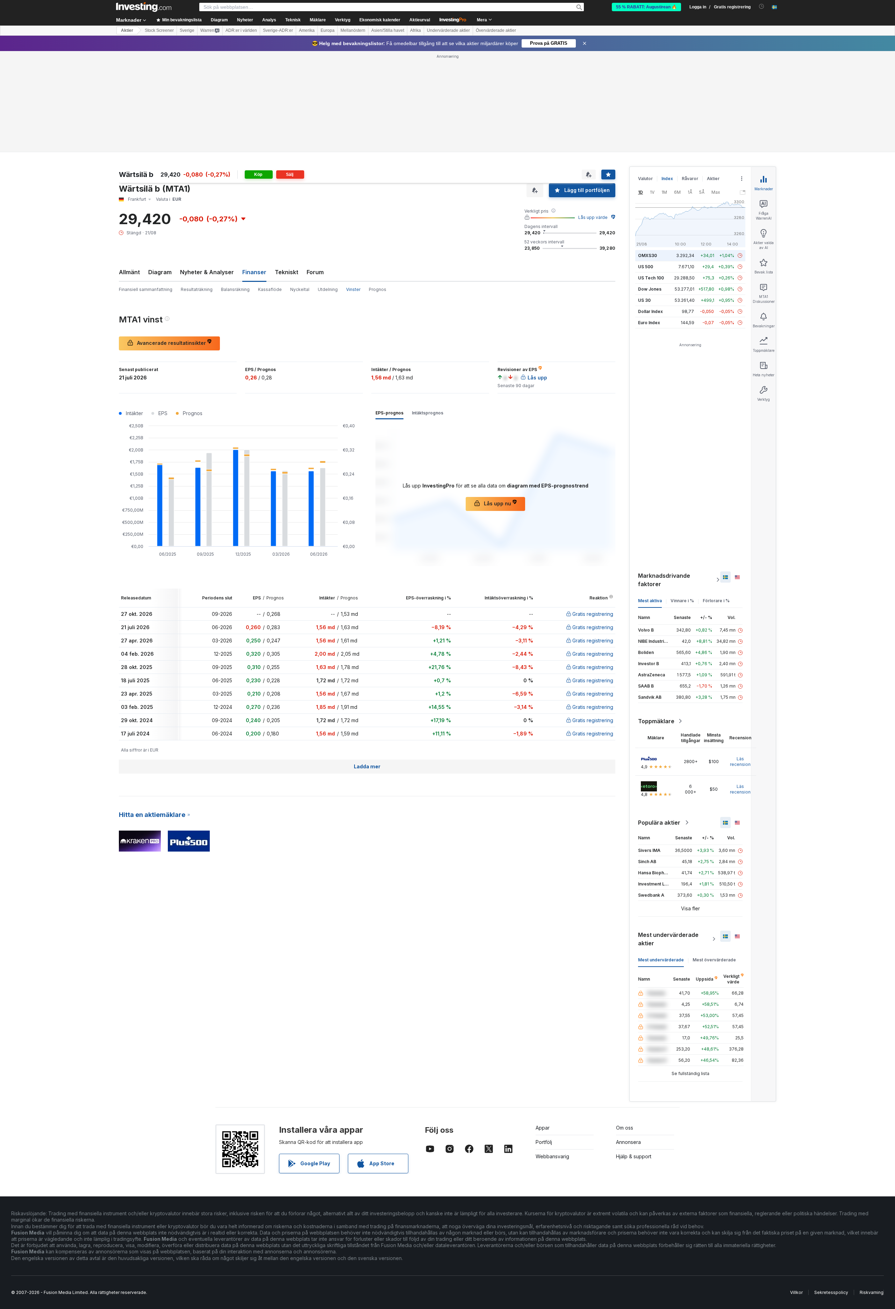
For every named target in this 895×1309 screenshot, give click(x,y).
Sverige (187, 30)
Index (667, 178)
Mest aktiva (650, 600)
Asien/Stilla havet (387, 30)
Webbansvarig (552, 1156)
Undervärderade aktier (448, 30)
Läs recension (740, 761)
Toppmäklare (656, 721)
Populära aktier (659, 822)
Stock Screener (159, 30)
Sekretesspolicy (831, 1292)
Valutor (645, 178)
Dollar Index (650, 311)
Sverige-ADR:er (278, 30)
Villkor (796, 1292)
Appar (543, 1128)
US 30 (644, 300)
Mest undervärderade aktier (668, 939)
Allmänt (129, 272)
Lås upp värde (593, 217)
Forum (315, 272)
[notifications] (762, 6)
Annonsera (628, 1142)
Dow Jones (649, 289)
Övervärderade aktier (496, 30)
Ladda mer (367, 766)
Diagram (160, 272)
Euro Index (649, 322)
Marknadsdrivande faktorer (664, 580)
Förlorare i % (716, 600)
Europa (328, 30)
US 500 (645, 266)
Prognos (377, 289)
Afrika (415, 30)
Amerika (307, 30)
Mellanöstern (353, 30)
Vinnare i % (682, 600)
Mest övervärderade (714, 959)
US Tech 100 (651, 277)
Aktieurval (419, 19)
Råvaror (690, 178)
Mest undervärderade (661, 959)
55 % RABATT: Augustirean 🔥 (646, 7)
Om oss (624, 1128)
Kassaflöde (270, 289)
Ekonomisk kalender (379, 19)
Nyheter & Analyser (207, 272)
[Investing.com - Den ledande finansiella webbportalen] (143, 7)
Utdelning (328, 289)
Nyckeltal (299, 289)
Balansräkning (235, 289)
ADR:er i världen (241, 30)
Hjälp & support (633, 1156)
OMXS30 (647, 255)
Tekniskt (286, 272)
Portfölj (544, 1142)
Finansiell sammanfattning (145, 289)
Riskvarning (871, 1292)
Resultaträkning (197, 289)
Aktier (127, 30)
